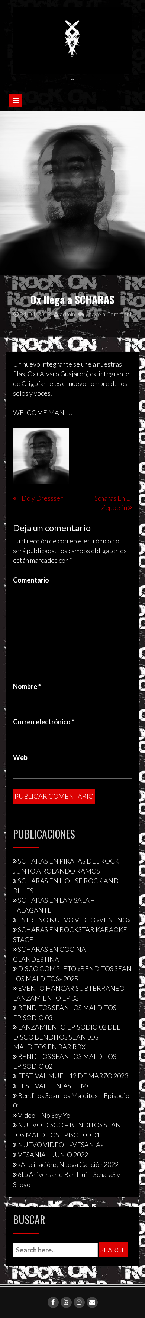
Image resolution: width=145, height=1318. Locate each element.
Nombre (27, 686)
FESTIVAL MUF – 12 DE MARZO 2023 (73, 1076)
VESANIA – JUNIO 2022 (53, 1155)
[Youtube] (66, 1302)
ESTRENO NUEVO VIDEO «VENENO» (74, 920)
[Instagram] (79, 1302)
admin (67, 313)
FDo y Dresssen (41, 498)
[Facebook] (53, 1302)
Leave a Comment (108, 313)
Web (20, 757)
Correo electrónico (43, 722)
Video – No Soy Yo (44, 1115)
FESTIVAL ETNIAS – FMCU (57, 1086)
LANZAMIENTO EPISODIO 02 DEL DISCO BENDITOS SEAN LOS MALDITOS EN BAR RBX (66, 1036)
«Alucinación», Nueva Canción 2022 (68, 1164)
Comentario (31, 580)
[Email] (92, 1302)
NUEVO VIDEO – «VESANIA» (60, 1144)
